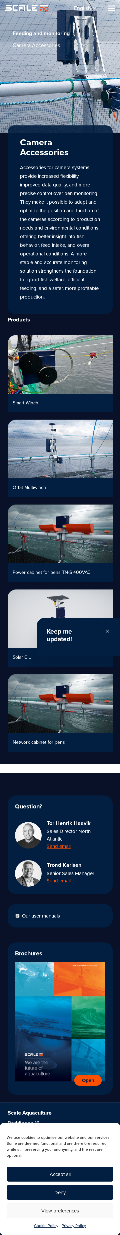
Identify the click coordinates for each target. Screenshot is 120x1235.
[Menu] (111, 8)
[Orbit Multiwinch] (60, 458)
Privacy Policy (74, 1225)
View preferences (60, 1211)
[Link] (27, 8)
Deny (60, 1193)
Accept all (60, 1174)
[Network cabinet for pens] (60, 712)
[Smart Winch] (60, 373)
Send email (59, 846)
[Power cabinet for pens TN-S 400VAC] (60, 543)
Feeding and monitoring (41, 33)
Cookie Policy (46, 1225)
